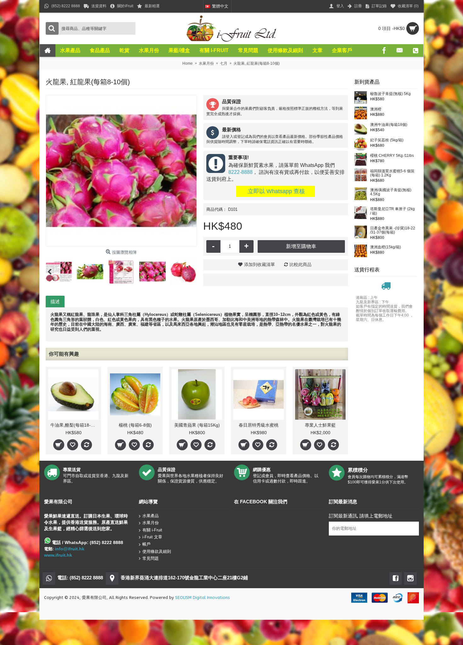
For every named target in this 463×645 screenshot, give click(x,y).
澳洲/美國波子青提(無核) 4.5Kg (390, 192)
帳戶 (146, 544)
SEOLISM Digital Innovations (202, 597)
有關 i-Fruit (152, 530)
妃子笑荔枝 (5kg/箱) (386, 140)
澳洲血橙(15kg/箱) (385, 247)
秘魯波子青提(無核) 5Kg (390, 94)
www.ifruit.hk (58, 555)
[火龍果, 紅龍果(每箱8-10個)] (121, 170)
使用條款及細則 (156, 551)
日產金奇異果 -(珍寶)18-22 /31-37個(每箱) (392, 230)
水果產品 (150, 515)
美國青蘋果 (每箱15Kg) (197, 425)
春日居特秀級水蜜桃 (258, 425)
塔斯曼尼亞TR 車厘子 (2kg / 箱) (392, 211)
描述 (55, 301)
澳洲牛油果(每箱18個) (388, 125)
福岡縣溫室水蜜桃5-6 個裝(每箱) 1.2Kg (392, 173)
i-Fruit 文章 (152, 537)
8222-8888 (240, 172)
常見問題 (150, 558)
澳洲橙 (375, 109)
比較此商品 (300, 264)
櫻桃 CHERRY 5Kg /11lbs (392, 156)
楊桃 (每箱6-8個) (135, 425)
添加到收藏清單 (259, 264)
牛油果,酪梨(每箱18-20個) (74, 425)
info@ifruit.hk (69, 548)
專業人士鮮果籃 (320, 425)
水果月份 (150, 522)
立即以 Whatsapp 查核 (275, 191)
